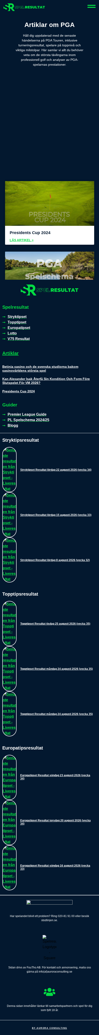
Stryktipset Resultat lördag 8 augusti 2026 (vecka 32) (55, 560)
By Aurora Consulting (49, 1028)
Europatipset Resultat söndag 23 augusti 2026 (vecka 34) (55, 777)
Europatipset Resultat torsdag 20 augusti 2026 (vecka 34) (55, 822)
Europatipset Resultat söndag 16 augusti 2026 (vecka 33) (55, 867)
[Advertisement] (49, 129)
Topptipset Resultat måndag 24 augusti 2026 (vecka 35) (56, 668)
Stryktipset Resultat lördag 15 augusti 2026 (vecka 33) (55, 515)
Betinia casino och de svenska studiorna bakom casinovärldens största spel (40, 368)
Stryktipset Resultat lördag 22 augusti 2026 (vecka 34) (55, 469)
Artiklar (10, 353)
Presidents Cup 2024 (30, 232)
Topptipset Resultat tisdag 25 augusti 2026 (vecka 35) (55, 623)
